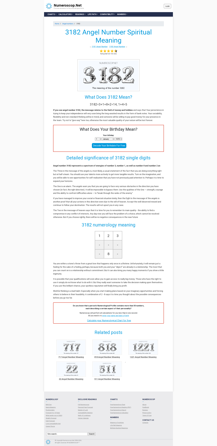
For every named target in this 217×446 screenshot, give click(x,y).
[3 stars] (108, 51)
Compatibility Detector (85, 413)
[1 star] (101, 51)
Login (167, 6)
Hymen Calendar (83, 418)
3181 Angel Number (100, 47)
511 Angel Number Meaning (107, 379)
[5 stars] (116, 51)
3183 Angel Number (117, 47)
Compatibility (107, 14)
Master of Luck (83, 410)
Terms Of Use (146, 415)
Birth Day (49, 404)
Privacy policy (146, 413)
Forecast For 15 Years (53, 413)
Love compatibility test (53, 423)
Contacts (145, 422)
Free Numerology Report (118, 410)
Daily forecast (50, 421)
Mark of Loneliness (84, 415)
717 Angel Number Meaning (71, 357)
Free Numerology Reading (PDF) (120, 407)
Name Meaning (51, 407)
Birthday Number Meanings (119, 428)
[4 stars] (112, 51)
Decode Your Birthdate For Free (109, 145)
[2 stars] (105, 51)
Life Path (92, 14)
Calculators (65, 14)
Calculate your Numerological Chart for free (109, 320)
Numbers (121, 14)
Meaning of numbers (117, 422)
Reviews (145, 410)
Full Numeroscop (83, 404)
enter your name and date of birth (115, 316)
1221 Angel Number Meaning (143, 357)
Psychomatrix (50, 410)
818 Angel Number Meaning (107, 357)
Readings (79, 14)
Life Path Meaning (116, 425)
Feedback (145, 407)
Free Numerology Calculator (119, 413)
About (144, 404)
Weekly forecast (51, 418)
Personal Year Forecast (85, 407)
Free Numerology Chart (117, 404)
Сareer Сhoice (50, 426)
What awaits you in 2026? (54, 415)
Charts (51, 14)
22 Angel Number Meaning (71, 379)
